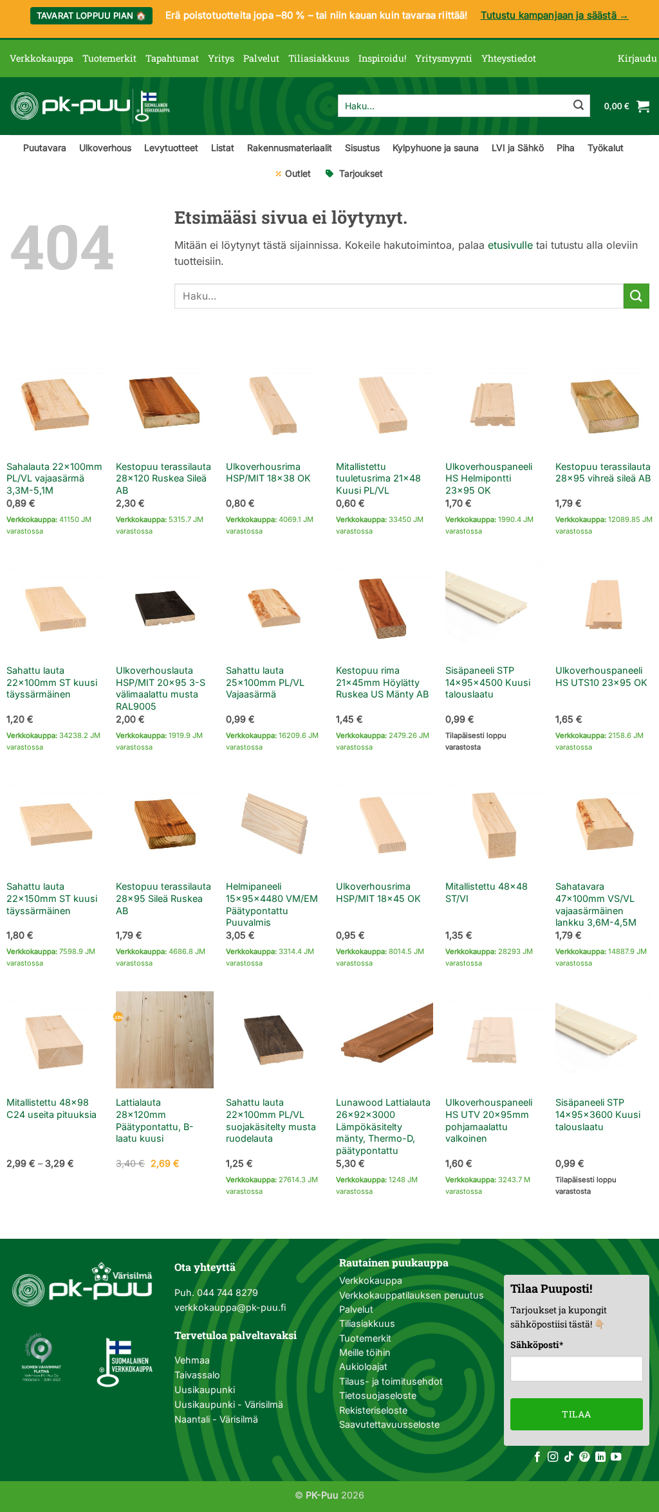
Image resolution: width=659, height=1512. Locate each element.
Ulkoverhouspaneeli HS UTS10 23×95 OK (601, 676)
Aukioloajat (363, 1366)
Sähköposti (536, 1344)
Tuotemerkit (109, 58)
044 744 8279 (226, 1292)
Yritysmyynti (443, 58)
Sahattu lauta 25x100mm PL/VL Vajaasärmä (265, 682)
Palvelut (261, 58)
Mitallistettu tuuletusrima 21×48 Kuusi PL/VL (378, 478)
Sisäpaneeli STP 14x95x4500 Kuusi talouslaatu (487, 682)
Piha (566, 147)
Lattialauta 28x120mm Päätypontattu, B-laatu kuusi (155, 1120)
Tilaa (576, 1414)
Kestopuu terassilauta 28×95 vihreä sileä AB (603, 472)
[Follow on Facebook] (537, 1457)
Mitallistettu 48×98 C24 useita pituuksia (51, 1108)
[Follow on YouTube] (616, 1457)
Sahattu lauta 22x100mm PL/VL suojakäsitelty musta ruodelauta (271, 1120)
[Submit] (578, 106)
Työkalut (606, 147)
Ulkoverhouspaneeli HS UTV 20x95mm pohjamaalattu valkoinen (488, 1120)
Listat (222, 147)
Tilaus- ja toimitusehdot (391, 1381)
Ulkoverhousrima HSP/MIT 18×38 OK (268, 472)
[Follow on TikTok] (569, 1457)
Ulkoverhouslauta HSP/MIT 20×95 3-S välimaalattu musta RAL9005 (160, 688)
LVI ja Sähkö (518, 147)
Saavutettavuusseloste (389, 1424)
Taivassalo (197, 1374)
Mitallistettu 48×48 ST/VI (486, 892)
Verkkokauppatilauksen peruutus (411, 1295)
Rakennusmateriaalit (289, 147)
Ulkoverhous (105, 147)
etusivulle (510, 245)
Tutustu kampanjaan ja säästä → (555, 15)
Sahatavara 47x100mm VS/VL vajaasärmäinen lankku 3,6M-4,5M (595, 904)
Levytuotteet (171, 147)
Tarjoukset (361, 173)
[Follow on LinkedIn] (600, 1457)
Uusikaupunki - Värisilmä (228, 1404)
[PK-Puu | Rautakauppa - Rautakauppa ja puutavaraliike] (90, 106)
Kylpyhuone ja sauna (436, 147)
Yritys (221, 58)
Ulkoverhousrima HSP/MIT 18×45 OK (378, 892)
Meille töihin (365, 1352)
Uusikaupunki (204, 1389)
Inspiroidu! (382, 58)
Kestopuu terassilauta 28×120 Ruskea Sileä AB (163, 478)
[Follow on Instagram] (553, 1457)
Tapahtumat (172, 58)
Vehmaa (192, 1359)
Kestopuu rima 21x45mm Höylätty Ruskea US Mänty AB (382, 682)
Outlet (298, 173)
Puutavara (44, 147)
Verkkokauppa (41, 58)
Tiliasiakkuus (318, 58)
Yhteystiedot (508, 58)
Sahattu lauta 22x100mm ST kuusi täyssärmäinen (51, 682)
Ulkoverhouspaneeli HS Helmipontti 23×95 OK (488, 478)
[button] (637, 58)
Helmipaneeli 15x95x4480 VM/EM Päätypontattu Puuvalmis (272, 904)
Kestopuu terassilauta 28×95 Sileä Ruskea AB (163, 898)
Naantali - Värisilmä (216, 1419)
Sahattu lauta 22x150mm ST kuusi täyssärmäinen (51, 898)
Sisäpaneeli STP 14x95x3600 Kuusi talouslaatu (597, 1114)
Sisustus (362, 147)
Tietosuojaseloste (377, 1395)
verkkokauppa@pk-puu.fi (230, 1307)
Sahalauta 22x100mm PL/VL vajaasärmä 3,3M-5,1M (54, 478)
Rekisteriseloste (373, 1410)
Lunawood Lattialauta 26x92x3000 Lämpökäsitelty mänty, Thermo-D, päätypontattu (383, 1126)
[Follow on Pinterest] (584, 1457)
